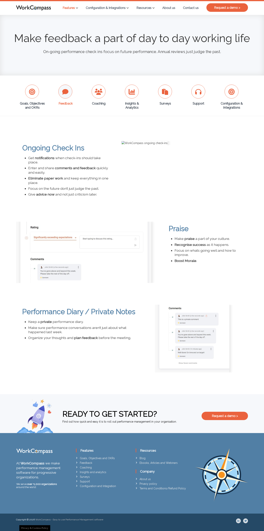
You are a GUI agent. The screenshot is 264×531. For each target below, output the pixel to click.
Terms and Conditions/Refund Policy (163, 488)
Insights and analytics (93, 472)
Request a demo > (227, 7)
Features (69, 8)
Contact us (191, 8)
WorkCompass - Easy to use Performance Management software (69, 519)
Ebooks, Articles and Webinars (159, 462)
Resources (144, 8)
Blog (143, 458)
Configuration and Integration (98, 486)
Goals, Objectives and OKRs (32, 105)
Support (198, 103)
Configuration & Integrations (106, 8)
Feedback (66, 103)
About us (168, 8)
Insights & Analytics (132, 105)
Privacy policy (148, 483)
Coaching (99, 103)
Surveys (165, 103)
